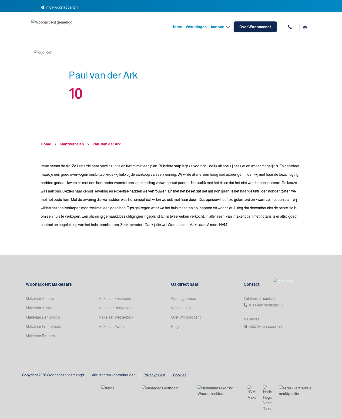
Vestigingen (196, 27)
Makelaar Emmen (40, 336)
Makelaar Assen (39, 308)
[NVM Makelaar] (252, 392)
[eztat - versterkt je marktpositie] (295, 391)
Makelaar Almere (40, 299)
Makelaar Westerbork (115, 317)
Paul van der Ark (106, 144)
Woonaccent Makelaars (49, 284)
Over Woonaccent (255, 27)
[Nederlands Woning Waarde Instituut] (219, 391)
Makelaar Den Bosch (43, 317)
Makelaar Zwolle (111, 327)
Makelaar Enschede (114, 299)
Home (176, 27)
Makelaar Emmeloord (43, 327)
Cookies (179, 375)
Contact (252, 284)
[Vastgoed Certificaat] (166, 391)
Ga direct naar (184, 284)
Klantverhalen (72, 144)
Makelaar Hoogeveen (116, 308)
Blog (175, 327)
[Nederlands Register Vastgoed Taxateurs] (267, 398)
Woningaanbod (183, 299)
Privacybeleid (154, 375)
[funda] (117, 391)
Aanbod (218, 27)
